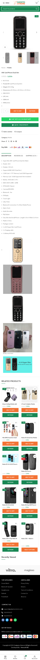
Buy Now (10, 415)
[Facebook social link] (6, 141)
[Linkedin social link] (14, 141)
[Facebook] (3, 620)
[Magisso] (29, 570)
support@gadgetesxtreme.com (11, 609)
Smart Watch (5, 583)
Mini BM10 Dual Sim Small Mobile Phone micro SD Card (10, 438)
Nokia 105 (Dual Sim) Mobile (29, 437)
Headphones (5, 590)
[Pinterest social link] (11, 141)
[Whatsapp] (15, 620)
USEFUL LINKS (25, 580)
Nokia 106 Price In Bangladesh (26, 472)
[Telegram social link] (16, 141)
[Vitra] (10, 570)
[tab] (6, 155)
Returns (23, 587)
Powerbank (4, 597)
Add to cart (18, 111)
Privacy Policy (25, 583)
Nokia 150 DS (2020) (8, 505)
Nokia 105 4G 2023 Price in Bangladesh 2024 (9, 465)
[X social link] (8, 141)
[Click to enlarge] (5, 47)
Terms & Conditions (27, 590)
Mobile (9, 68)
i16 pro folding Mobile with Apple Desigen (9, 404)
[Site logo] (20, 3)
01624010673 (8, 612)
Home (3, 68)
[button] (10, 410)
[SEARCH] (36, 8)
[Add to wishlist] (16, 389)
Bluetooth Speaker (7, 587)
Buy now (32, 111)
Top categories (7, 580)
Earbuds (3, 593)
